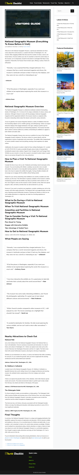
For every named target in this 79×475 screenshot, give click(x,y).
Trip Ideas (60, 3)
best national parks (37, 438)
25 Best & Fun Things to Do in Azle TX (15, 443)
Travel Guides (38, 3)
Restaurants (46, 3)
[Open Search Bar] (73, 3)
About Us (67, 3)
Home (31, 3)
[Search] (72, 11)
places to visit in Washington (12, 438)
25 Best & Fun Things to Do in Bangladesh (16, 445)
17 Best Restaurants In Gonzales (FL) (65, 32)
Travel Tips (54, 3)
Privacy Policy (32, 464)
